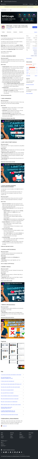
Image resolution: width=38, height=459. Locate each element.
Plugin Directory (3, 4)
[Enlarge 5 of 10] (15, 361)
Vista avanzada (29, 58)
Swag (30, 437)
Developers (21, 436)
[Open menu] (36, 1)
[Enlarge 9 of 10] (23, 361)
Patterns (11, 437)
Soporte (35, 32)
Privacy (2, 437)
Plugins (11, 436)
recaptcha (32, 55)
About (2, 432)
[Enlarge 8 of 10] (23, 356)
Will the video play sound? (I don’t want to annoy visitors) (11, 404)
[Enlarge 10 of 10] (23, 366)
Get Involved (31, 432)
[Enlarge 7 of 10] (23, 349)
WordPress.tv (22, 437)
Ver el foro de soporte (30, 84)
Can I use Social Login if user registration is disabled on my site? (7, 378)
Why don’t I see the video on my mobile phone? (9, 401)
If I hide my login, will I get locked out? (7, 381)
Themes (11, 434)
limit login (35, 53)
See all (36, 75)
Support (20, 434)
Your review (28, 75)
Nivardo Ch (10, 28)
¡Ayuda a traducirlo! (30, 6)
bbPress (3, 444)
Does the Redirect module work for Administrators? (9, 395)
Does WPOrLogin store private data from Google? (9, 414)
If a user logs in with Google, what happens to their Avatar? (11, 374)
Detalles (3, 32)
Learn (20, 432)
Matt (2, 442)
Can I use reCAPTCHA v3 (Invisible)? (7, 392)
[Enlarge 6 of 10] (23, 344)
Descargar (34, 27)
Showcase (12, 432)
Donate (30, 436)
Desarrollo (21, 32)
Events (30, 434)
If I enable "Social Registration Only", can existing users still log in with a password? (8, 411)
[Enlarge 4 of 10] (15, 356)
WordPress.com (4, 440)
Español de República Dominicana (9, 449)
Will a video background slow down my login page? (9, 398)
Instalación (15, 32)
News (2, 434)
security (35, 55)
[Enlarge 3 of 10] (15, 344)
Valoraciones (9, 32)
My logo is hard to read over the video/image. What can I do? (6, 408)
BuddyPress (3, 445)
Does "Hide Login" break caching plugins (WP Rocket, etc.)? (11, 384)
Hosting (2, 436)
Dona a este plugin (29, 93)
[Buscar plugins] (11, 10)
